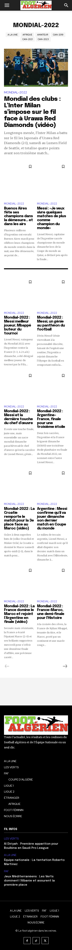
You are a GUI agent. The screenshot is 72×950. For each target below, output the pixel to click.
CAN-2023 (43, 39)
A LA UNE (13, 34)
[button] (6, 5)
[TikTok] (36, 940)
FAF (6, 871)
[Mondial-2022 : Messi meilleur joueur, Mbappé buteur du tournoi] (19, 292)
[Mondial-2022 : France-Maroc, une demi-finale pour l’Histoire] (52, 581)
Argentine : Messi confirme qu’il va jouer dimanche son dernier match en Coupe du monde (52, 518)
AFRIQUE (27, 34)
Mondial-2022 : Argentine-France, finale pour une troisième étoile (51, 419)
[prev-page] (7, 666)
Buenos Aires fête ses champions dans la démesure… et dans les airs (18, 216)
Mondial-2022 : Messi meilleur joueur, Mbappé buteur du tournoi (17, 325)
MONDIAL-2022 (15, 92)
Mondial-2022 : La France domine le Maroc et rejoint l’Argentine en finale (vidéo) (19, 614)
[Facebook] (27, 940)
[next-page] (65, 666)
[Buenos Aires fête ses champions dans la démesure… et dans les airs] (19, 180)
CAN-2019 (58, 34)
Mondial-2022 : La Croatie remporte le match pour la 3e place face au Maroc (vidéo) (19, 518)
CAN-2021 (27, 39)
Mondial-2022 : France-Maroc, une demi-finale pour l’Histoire (50, 612)
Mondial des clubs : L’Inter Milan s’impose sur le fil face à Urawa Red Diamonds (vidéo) (32, 112)
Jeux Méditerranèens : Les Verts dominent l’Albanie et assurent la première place (29, 880)
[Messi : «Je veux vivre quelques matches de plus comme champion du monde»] (52, 180)
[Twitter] (45, 940)
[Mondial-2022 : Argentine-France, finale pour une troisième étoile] (52, 386)
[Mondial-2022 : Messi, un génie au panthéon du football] (52, 292)
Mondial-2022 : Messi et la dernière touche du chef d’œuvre (18, 417)
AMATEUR (42, 34)
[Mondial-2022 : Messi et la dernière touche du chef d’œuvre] (19, 386)
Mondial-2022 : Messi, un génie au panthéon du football (51, 323)
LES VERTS (11, 838)
